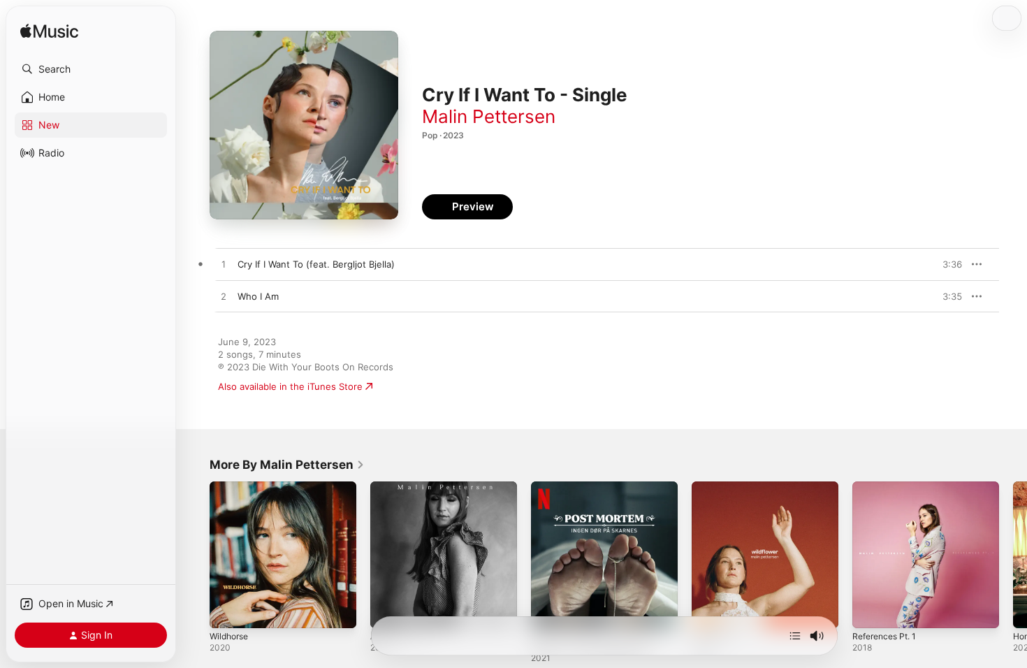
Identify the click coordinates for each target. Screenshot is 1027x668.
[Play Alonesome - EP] (387, 610)
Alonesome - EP (405, 487)
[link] (287, 464)
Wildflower (715, 487)
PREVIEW (946, 264)
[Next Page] (1013, 555)
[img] (49, 32)
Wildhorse (231, 487)
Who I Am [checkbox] (258, 296)
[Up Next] (795, 636)
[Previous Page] (195, 555)
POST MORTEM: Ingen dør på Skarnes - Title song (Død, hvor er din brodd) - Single (599, 498)
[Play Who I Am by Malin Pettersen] (224, 297)
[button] (90, 69)
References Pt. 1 (888, 487)
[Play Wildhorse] (227, 610)
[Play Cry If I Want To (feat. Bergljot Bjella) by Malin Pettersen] (224, 265)
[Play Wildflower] (709, 610)
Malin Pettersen (488, 116)
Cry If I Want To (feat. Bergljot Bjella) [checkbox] (316, 264)
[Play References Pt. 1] (869, 610)
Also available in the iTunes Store (290, 386)
